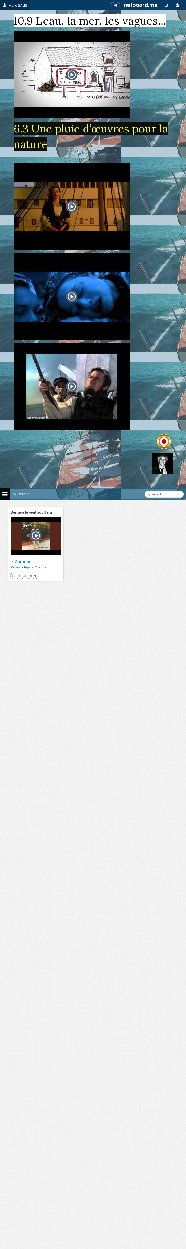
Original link (23, 561)
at (29, 567)
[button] (176, 5)
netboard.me (141, 5)
